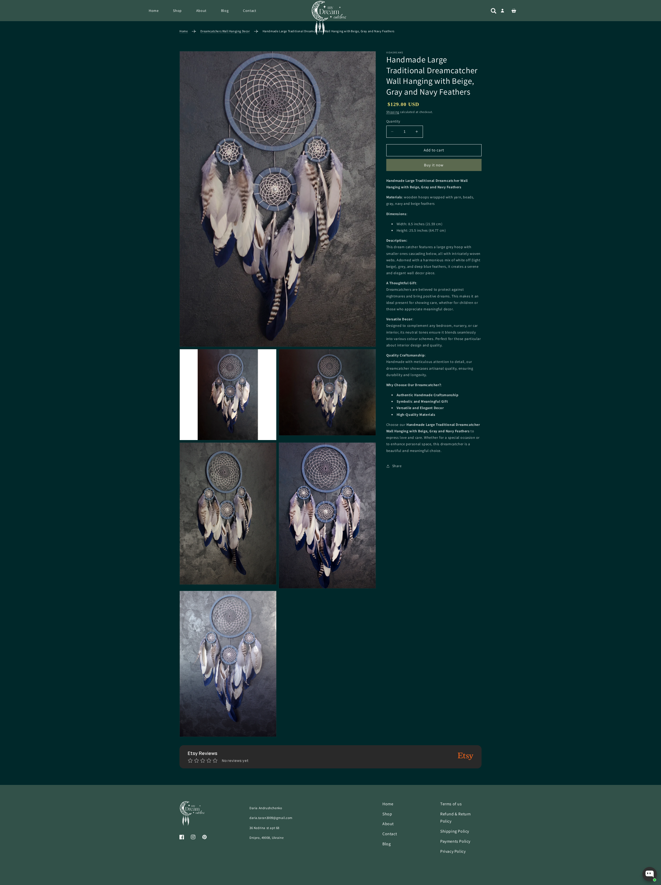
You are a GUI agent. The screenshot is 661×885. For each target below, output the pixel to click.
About (388, 824)
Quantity (393, 121)
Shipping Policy (454, 831)
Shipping (392, 112)
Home (183, 31)
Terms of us (451, 804)
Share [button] (397, 466)
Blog (386, 844)
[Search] (493, 11)
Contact (389, 834)
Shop (387, 814)
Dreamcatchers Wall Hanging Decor (225, 31)
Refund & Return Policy (455, 817)
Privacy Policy (453, 851)
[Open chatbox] (649, 874)
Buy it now (434, 165)
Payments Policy (455, 841)
